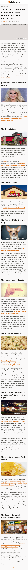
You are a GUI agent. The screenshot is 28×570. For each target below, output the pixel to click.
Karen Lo (5, 21)
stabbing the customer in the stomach (14, 208)
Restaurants (4, 6)
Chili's (5, 162)
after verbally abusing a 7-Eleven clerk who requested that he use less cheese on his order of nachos (14, 483)
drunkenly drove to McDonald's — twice (13, 421)
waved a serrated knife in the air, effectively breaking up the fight (14, 118)
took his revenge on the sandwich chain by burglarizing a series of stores (13, 545)
